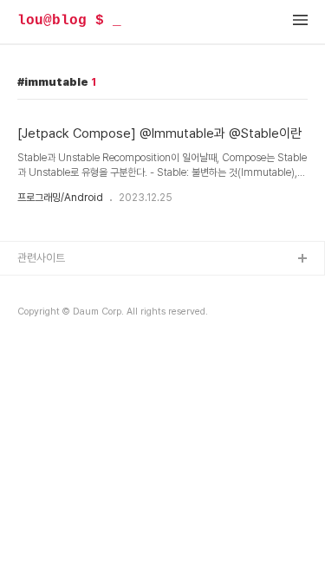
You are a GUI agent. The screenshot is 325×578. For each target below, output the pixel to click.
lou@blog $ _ (69, 21)
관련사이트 (41, 257)
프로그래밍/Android (60, 198)
